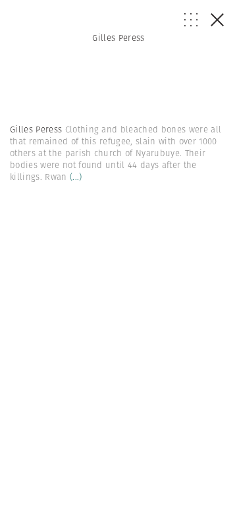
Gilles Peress (118, 38)
